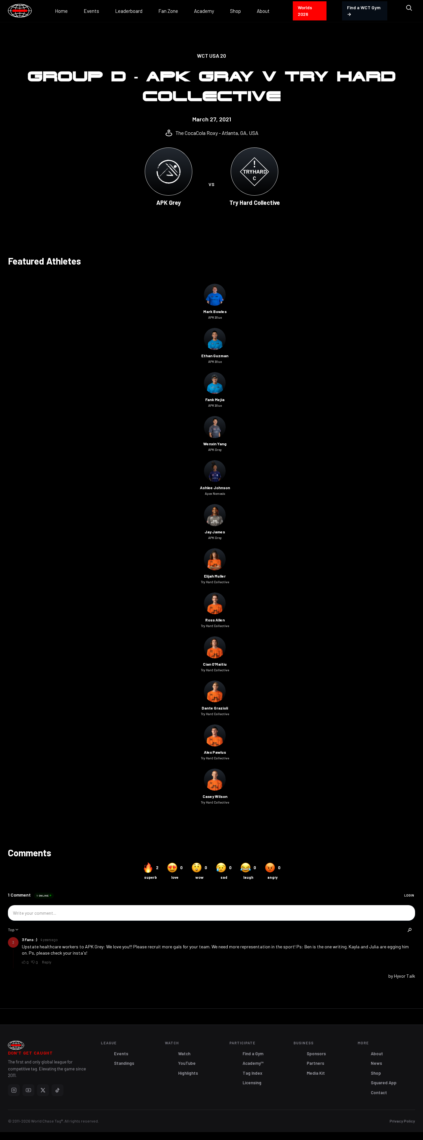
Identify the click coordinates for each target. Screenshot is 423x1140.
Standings (124, 1063)
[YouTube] (28, 1090)
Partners (315, 1063)
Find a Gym (253, 1053)
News (376, 1063)
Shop (376, 1073)
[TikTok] (57, 1090)
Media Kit (316, 1073)
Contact (379, 1092)
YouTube (187, 1063)
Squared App (384, 1082)
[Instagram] (14, 1090)
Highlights (188, 1073)
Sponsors (316, 1053)
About (377, 1053)
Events (121, 1053)
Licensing (252, 1082)
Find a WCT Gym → (363, 11)
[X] (43, 1090)
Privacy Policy (402, 1121)
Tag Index (252, 1073)
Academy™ (253, 1063)
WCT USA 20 (211, 55)
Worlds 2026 (305, 11)
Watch (184, 1053)
